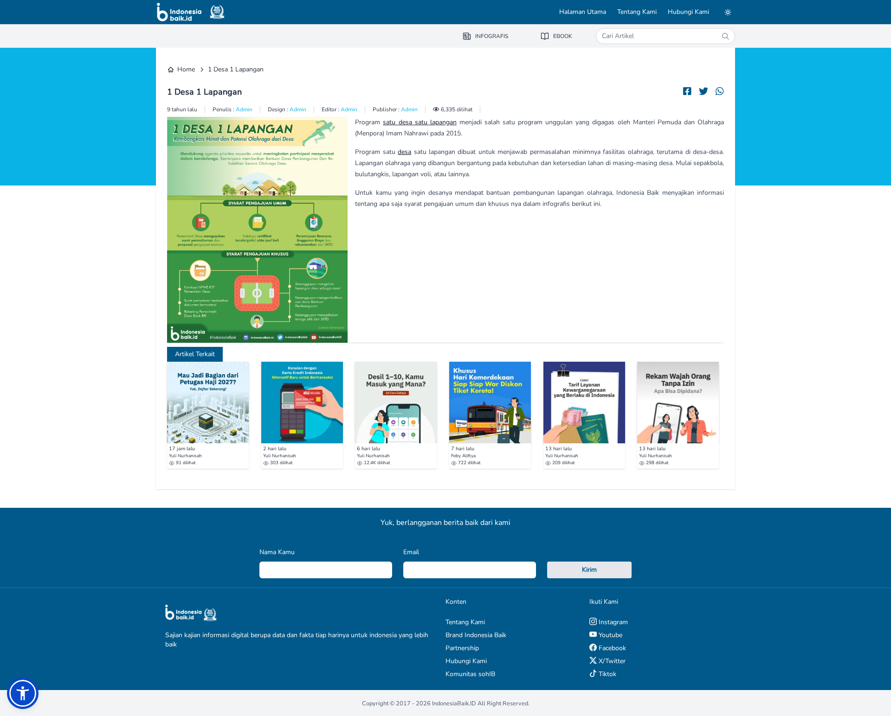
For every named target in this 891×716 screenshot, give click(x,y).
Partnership (462, 648)
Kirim (589, 569)
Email (411, 552)
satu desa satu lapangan (419, 122)
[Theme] (727, 12)
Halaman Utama (582, 11)
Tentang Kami (637, 11)
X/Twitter (611, 661)
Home (186, 69)
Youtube (609, 635)
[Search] (725, 36)
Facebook (611, 648)
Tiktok (606, 674)
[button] (22, 693)
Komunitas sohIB (470, 674)
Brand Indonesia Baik (476, 635)
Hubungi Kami (688, 11)
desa (404, 151)
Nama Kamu (277, 552)
